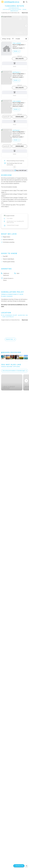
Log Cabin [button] (17, 101)
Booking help (19, 865)
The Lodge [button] (17, 43)
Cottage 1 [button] (16, 130)
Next (26, 380)
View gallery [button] (19, 33)
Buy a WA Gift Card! (21, 170)
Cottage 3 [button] (16, 72)
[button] (14, 26)
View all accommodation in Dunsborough (13, 370)
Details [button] (15, 51)
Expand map (9, 339)
